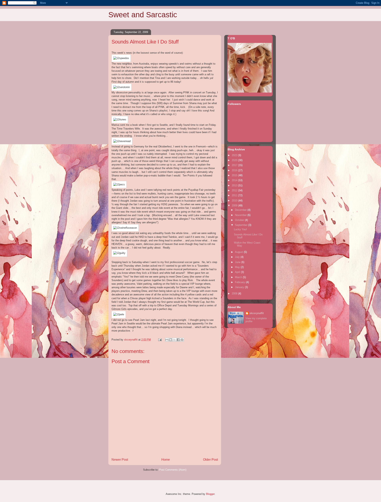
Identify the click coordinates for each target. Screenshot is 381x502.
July (238, 256)
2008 (235, 293)
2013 (235, 185)
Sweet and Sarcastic (142, 15)
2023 (235, 155)
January (240, 287)
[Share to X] (174, 340)
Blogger (210, 493)
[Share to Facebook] (178, 340)
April (238, 272)
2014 (235, 180)
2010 (235, 200)
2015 (235, 175)
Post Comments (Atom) (172, 469)
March (239, 277)
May (238, 267)
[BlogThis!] (171, 340)
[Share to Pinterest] (182, 340)
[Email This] (167, 340)
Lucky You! (240, 229)
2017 (235, 165)
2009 (235, 205)
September (241, 224)
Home (165, 459)
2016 (235, 170)
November (241, 215)
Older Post (210, 459)
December (241, 209)
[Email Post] (160, 339)
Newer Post (120, 459)
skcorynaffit (256, 313)
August (239, 252)
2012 (235, 190)
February (240, 282)
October (240, 220)
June (238, 262)
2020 (235, 160)
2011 (235, 195)
